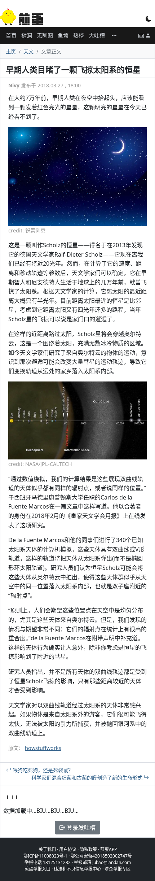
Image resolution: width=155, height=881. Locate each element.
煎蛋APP (108, 849)
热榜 (78, 35)
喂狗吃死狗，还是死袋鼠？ (42, 770)
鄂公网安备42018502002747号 (101, 856)
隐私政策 (88, 849)
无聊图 (45, 35)
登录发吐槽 (80, 828)
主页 (11, 51)
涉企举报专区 (117, 869)
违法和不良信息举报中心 (77, 869)
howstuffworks (43, 748)
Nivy (13, 85)
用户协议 (67, 849)
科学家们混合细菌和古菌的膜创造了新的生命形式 (87, 777)
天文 (28, 51)
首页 (11, 35)
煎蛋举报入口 (37, 869)
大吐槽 (97, 35)
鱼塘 (63, 35)
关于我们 (47, 849)
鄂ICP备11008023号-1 (45, 856)
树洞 (26, 35)
